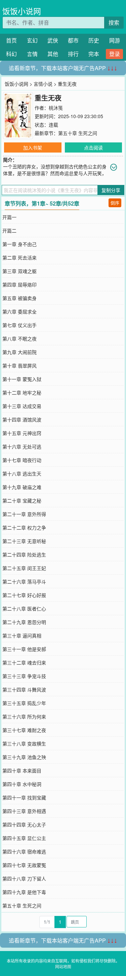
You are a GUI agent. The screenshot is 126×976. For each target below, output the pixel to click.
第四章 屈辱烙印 (19, 284)
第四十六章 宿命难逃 (24, 851)
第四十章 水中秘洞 (21, 784)
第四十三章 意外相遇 (24, 811)
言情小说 (43, 83)
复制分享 (110, 190)
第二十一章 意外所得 (24, 514)
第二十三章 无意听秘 (24, 541)
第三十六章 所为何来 (24, 716)
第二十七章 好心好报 (24, 595)
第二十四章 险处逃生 (24, 554)
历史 (93, 40)
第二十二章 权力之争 (24, 527)
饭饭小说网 (21, 11)
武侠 (52, 40)
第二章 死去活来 (19, 257)
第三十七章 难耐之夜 (24, 730)
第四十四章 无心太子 (24, 824)
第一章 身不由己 (19, 244)
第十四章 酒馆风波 (21, 419)
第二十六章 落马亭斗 (24, 581)
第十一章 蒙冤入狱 (21, 379)
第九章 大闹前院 (19, 352)
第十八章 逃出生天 (21, 473)
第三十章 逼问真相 (21, 635)
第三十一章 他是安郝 (24, 649)
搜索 (114, 22)
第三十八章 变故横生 (24, 743)
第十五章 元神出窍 (21, 433)
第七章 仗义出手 (19, 325)
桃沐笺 (56, 107)
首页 (11, 40)
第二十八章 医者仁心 (24, 608)
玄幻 (32, 40)
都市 (73, 40)
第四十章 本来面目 (21, 770)
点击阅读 (93, 147)
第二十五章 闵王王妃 (24, 568)
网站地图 (63, 966)
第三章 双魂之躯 (19, 271)
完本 (93, 54)
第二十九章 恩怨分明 (24, 622)
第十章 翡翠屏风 (19, 365)
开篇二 (9, 230)
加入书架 (32, 147)
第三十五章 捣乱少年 (24, 703)
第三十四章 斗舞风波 (24, 689)
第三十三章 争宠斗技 (24, 676)
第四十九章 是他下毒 (24, 892)
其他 (52, 54)
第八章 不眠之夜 (19, 338)
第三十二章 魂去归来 (24, 662)
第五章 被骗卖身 (19, 298)
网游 (114, 40)
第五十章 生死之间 (77, 133)
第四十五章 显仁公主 (24, 838)
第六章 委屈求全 (19, 311)
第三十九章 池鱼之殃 (24, 757)
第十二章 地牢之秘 (21, 392)
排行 (73, 54)
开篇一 (9, 217)
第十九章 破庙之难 (21, 487)
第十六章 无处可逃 (21, 446)
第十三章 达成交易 (21, 406)
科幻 (11, 54)
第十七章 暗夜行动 (21, 460)
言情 (32, 54)
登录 (114, 54)
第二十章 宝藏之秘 (21, 500)
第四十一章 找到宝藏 (24, 797)
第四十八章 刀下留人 (24, 878)
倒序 (115, 202)
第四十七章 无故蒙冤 (24, 865)
